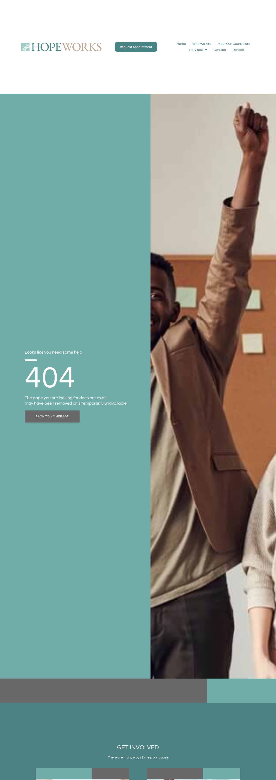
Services (196, 49)
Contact (219, 49)
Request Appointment (136, 47)
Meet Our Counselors (234, 43)
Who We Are (201, 43)
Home (181, 43)
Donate (238, 49)
